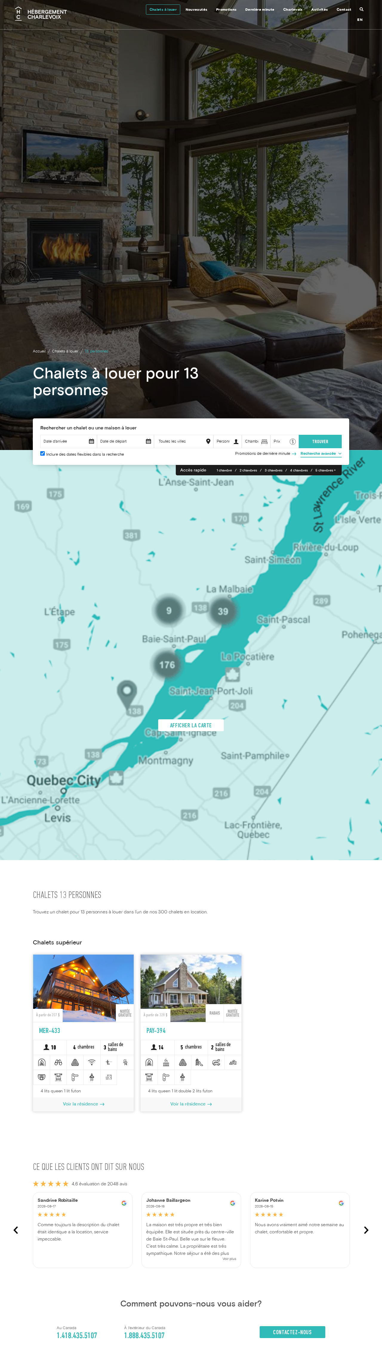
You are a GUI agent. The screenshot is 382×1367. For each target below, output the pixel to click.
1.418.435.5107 (77, 1336)
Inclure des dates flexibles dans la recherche (85, 455)
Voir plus (229, 1259)
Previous (15, 1230)
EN (360, 20)
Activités (319, 10)
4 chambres (299, 470)
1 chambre (224, 470)
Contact (344, 10)
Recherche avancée (318, 454)
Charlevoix (293, 10)
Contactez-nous (292, 1333)
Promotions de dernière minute (262, 454)
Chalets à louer (163, 10)
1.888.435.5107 (144, 1336)
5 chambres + (325, 470)
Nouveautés (196, 10)
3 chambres (273, 470)
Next (366, 1230)
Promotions (226, 10)
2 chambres (248, 470)
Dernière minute (259, 10)
